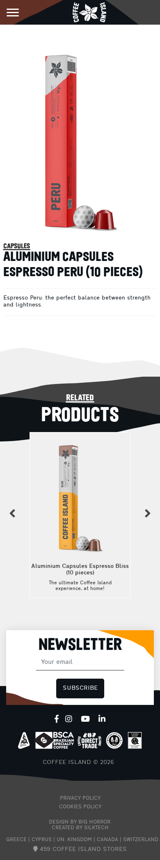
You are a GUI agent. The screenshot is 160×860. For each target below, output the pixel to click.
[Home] (89, 12)
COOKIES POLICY (80, 807)
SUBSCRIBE (80, 688)
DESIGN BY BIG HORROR (79, 822)
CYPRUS (42, 839)
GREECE (16, 839)
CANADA (107, 839)
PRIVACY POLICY (80, 798)
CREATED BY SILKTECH (80, 828)
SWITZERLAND (140, 839)
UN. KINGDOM (74, 839)
